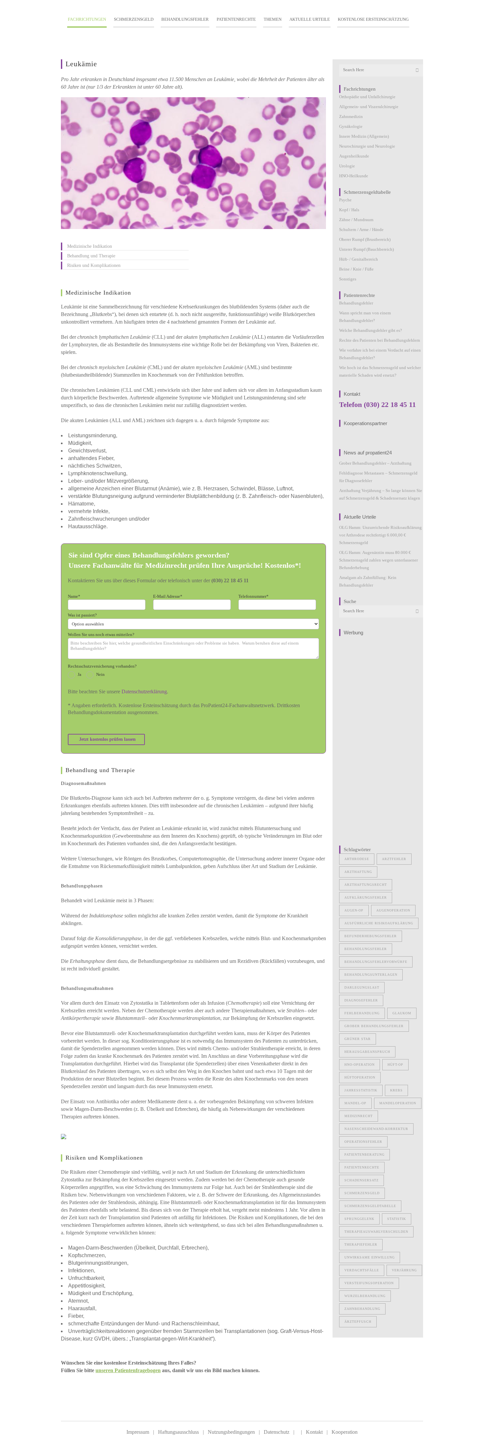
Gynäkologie (351, 126)
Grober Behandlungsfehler (374, 1026)
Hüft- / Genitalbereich (358, 259)
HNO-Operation (359, 1064)
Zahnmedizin (351, 116)
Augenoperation (393, 910)
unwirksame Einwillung (369, 1257)
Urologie (347, 165)
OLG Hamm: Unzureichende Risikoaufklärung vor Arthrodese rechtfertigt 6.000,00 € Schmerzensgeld (380, 535)
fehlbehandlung (362, 1013)
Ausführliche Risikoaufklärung (378, 923)
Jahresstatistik (360, 1090)
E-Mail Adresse (167, 596)
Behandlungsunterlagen (370, 974)
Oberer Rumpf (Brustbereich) (364, 239)
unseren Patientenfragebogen (128, 1370)
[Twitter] (80, 1409)
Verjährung (404, 1270)
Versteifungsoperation (369, 1283)
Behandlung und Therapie (91, 255)
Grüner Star (357, 1039)
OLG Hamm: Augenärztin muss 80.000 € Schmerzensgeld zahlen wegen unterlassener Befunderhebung (378, 560)
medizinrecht (358, 1116)
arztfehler (394, 859)
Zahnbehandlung (362, 1309)
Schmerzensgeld (362, 1193)
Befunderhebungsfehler (370, 936)
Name (74, 596)
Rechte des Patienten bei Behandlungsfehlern (379, 340)
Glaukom (401, 1013)
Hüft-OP (395, 1064)
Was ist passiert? (82, 615)
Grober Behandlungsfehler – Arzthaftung (375, 463)
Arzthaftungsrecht (365, 884)
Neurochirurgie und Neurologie (367, 146)
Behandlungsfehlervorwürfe (375, 962)
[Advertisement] (381, 738)
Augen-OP (353, 910)
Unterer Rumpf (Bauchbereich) (366, 249)
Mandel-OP (355, 1103)
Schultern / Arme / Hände (361, 229)
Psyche (345, 199)
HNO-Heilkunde (353, 175)
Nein (100, 674)
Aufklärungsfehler (365, 897)
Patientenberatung (364, 1154)
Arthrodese (356, 859)
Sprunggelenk (359, 1219)
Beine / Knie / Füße (356, 269)
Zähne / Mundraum (356, 219)
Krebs (396, 1090)
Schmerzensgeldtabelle (370, 1206)
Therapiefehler (360, 1244)
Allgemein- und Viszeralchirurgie (368, 106)
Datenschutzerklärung (144, 691)
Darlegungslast (361, 987)
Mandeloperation (397, 1103)
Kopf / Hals (349, 209)
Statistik (396, 1219)
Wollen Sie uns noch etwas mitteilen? (101, 634)
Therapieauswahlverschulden (376, 1231)
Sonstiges (347, 278)
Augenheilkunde (354, 156)
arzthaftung (358, 872)
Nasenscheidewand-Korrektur (376, 1129)
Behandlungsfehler (356, 303)
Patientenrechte (361, 1167)
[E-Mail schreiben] (94, 1409)
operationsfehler (363, 1141)
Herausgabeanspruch (367, 1051)
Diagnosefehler (361, 1000)
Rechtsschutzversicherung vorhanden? (102, 666)
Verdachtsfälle (361, 1270)
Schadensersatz (361, 1180)
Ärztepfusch (357, 1321)
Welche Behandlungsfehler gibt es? (370, 330)
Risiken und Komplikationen (94, 265)
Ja (79, 674)
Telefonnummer (253, 596)
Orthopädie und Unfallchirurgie (367, 96)
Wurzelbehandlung (365, 1296)
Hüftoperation (359, 1077)
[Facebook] (67, 1409)
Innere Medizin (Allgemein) (364, 136)
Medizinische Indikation (89, 246)
